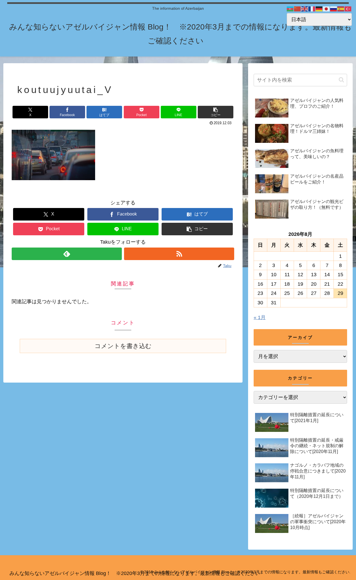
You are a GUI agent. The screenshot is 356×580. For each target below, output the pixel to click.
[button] (215, 112)
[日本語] (326, 8)
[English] (304, 8)
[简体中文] (297, 8)
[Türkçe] (348, 8)
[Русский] (333, 8)
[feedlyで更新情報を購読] (67, 254)
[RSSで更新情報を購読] (179, 254)
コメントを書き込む (123, 345)
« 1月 (260, 317)
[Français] (312, 8)
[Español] (341, 8)
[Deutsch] (319, 8)
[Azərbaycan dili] (290, 8)
